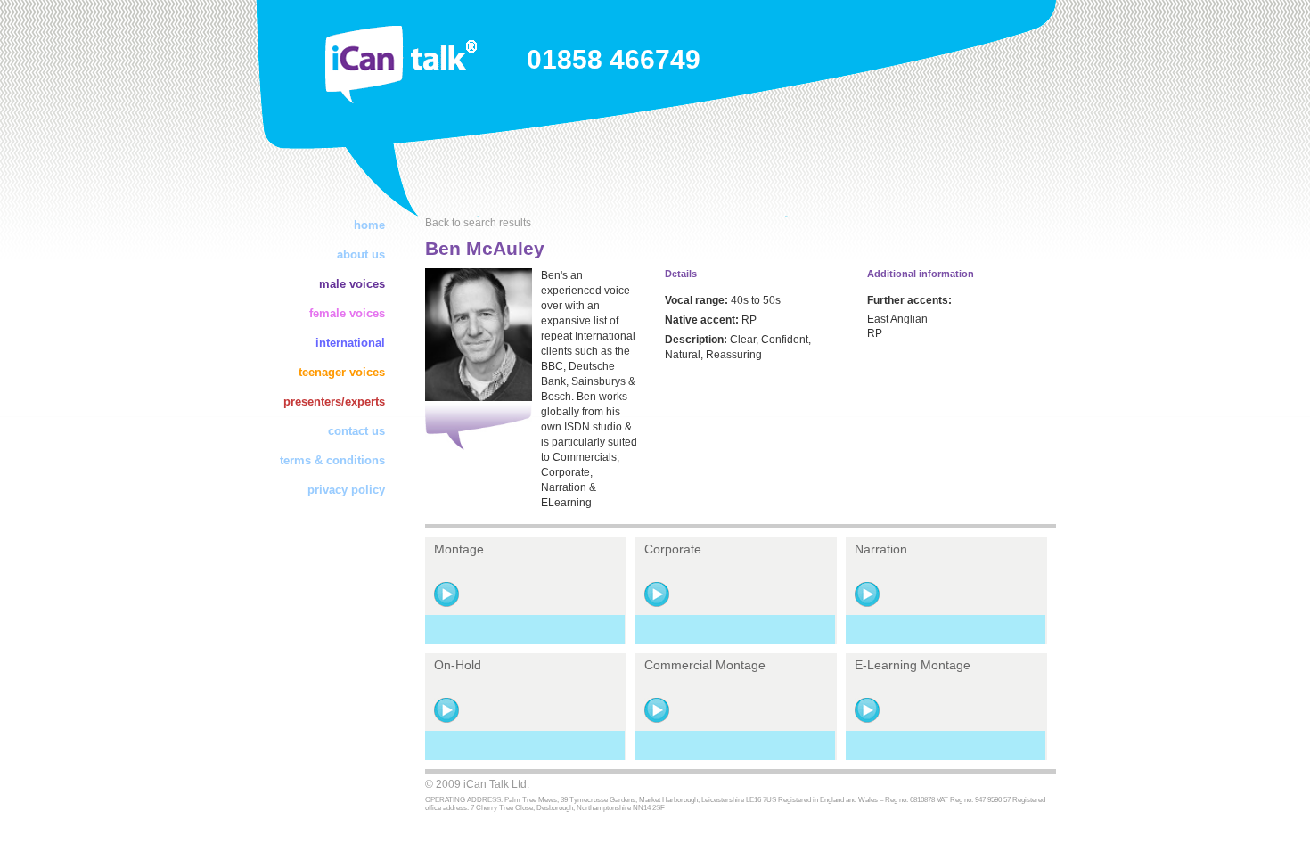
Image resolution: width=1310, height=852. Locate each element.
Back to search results (478, 223)
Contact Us (356, 431)
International (350, 342)
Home (369, 225)
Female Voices (347, 313)
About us (361, 254)
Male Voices (352, 284)
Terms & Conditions (332, 460)
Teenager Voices (342, 372)
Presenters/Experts (334, 401)
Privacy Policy (346, 489)
